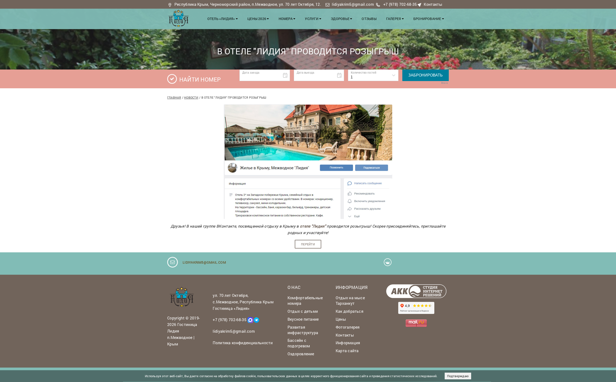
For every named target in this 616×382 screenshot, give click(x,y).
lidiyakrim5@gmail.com (353, 4)
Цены (341, 319)
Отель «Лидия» (221, 18)
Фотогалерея (347, 327)
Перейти (308, 244)
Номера (286, 18)
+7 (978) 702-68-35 (400, 4)
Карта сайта (347, 350)
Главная (174, 97)
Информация (348, 342)
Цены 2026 (257, 18)
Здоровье (340, 18)
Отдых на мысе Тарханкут (350, 300)
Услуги (312, 18)
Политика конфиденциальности (243, 342)
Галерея (394, 18)
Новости (191, 97)
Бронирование (427, 18)
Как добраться (349, 311)
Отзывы (369, 18)
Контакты (433, 4)
